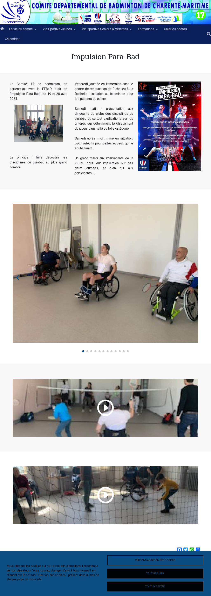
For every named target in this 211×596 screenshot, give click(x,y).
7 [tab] (108, 351)
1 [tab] (83, 351)
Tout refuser (155, 573)
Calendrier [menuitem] (12, 39)
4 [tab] (95, 351)
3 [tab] (91, 351)
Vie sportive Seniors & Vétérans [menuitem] (102, 30)
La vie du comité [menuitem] (18, 30)
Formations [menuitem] (143, 30)
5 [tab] (99, 351)
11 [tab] (124, 351)
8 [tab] (111, 351)
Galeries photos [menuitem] (175, 29)
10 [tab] (120, 351)
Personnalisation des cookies (155, 560)
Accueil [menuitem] (2, 28)
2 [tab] (87, 351)
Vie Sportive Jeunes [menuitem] (55, 30)
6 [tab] (103, 351)
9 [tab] (116, 351)
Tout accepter (155, 586)
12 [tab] (128, 351)
